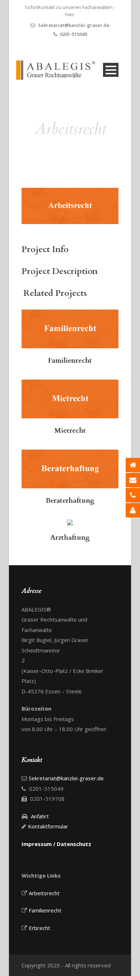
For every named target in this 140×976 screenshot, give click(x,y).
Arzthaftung (70, 537)
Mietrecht (70, 430)
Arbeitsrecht (44, 893)
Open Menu (110, 70)
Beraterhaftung (70, 500)
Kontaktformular (48, 826)
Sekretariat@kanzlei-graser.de (73, 25)
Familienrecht (70, 360)
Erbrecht (39, 927)
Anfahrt (40, 816)
